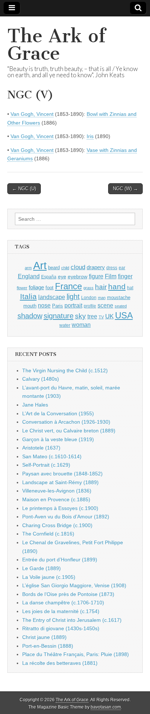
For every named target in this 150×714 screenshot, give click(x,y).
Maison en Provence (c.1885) (56, 499)
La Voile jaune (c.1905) (48, 577)
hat (130, 287)
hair (101, 287)
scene (105, 305)
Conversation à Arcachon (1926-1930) (66, 422)
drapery (96, 267)
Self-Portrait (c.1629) (46, 465)
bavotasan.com (106, 707)
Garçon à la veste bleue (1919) (58, 439)
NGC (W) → (125, 188)
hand (117, 286)
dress (111, 267)
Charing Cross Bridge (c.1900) (57, 525)
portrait (73, 305)
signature (59, 316)
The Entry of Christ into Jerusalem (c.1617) (72, 620)
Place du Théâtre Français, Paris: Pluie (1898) (75, 654)
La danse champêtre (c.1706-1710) (63, 602)
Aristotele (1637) (41, 448)
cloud (78, 267)
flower (22, 288)
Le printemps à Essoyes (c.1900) (60, 508)
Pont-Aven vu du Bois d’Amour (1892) (65, 516)
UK (109, 316)
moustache (118, 297)
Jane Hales (35, 405)
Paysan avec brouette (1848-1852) (62, 473)
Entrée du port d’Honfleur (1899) (59, 559)
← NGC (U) (24, 188)
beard (54, 267)
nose (44, 305)
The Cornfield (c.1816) (48, 534)
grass (88, 288)
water (64, 325)
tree (92, 316)
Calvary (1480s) (40, 379)
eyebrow (77, 276)
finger (125, 276)
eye (62, 276)
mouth (29, 306)
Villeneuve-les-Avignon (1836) (56, 491)
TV (101, 317)
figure (96, 276)
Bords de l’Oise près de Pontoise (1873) (68, 594)
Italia (28, 296)
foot (50, 287)
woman (81, 324)
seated (121, 306)
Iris (90, 136)
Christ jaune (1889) (44, 637)
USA (124, 315)
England (29, 276)
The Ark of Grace (56, 44)
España (48, 276)
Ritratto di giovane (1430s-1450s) (60, 628)
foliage (36, 287)
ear (122, 267)
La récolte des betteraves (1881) (60, 663)
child (65, 268)
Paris (57, 306)
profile (90, 306)
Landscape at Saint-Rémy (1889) (60, 482)
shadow (29, 316)
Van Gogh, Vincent (32, 114)
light (73, 297)
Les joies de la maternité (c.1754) (60, 611)
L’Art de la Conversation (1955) (58, 413)
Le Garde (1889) (41, 568)
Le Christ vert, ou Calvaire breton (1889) (68, 431)
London (88, 297)
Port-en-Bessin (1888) (47, 646)
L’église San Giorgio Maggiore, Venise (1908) (74, 585)
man (102, 297)
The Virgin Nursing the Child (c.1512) (65, 370)
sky (80, 316)
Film (111, 276)
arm (28, 268)
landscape (51, 297)
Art (40, 265)
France (68, 286)
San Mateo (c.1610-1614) (52, 456)
